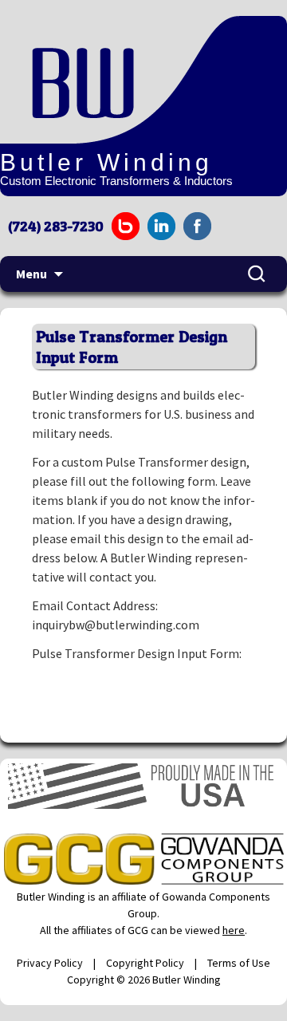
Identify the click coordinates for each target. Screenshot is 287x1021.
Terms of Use (238, 963)
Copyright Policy (145, 963)
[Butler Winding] (119, 80)
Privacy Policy (50, 963)
